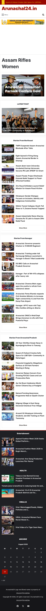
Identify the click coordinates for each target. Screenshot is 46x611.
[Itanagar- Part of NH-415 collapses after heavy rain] (8, 276)
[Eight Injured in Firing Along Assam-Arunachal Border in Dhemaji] (8, 159)
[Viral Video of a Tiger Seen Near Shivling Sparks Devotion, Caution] (8, 530)
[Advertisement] (23, 39)
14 (29, 562)
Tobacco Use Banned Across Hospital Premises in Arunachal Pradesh (28, 478)
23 (41, 567)
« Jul (3, 580)
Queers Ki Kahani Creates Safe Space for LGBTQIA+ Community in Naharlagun (30, 355)
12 (17, 562)
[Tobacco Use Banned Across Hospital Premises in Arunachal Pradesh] (8, 479)
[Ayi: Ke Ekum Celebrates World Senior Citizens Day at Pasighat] (8, 386)
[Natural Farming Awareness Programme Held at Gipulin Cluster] (8, 396)
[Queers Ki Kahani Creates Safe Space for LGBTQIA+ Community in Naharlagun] (8, 356)
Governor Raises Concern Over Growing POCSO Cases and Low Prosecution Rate (29, 375)
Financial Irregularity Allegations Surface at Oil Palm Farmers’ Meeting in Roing (29, 365)
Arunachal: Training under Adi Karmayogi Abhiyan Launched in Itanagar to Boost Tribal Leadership (30, 256)
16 (41, 562)
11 (11, 562)
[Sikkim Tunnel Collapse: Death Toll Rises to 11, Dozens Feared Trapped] (8, 209)
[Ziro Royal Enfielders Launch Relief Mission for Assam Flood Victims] (8, 189)
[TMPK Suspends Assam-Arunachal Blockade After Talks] (8, 149)
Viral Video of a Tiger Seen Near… (29, 527)
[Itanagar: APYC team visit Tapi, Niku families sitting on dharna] (8, 308)
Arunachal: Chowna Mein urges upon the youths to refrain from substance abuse (28, 286)
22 (35, 567)
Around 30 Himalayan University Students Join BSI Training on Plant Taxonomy (30, 415)
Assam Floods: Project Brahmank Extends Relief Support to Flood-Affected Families (29, 178)
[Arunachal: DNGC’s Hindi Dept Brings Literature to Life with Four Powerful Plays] (8, 318)
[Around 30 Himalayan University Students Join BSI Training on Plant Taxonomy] (8, 416)
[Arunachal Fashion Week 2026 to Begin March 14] (8, 452)
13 (23, 562)
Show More (23, 228)
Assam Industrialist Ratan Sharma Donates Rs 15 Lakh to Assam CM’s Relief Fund (30, 218)
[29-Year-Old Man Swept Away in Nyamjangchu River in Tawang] (8, 346)
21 (29, 567)
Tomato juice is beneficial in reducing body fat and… (23, 486)
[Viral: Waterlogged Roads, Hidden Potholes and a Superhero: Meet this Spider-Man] (8, 510)
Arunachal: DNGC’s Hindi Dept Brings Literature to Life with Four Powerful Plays (29, 318)
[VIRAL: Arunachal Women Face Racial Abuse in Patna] (8, 520)
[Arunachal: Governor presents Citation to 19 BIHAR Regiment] (8, 246)
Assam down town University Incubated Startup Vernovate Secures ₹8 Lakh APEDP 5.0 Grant (29, 168)
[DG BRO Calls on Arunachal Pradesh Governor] (8, 266)
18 (11, 567)
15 (35, 562)
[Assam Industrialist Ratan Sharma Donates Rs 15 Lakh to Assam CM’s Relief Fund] (8, 219)
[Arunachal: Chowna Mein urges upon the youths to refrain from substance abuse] (8, 286)
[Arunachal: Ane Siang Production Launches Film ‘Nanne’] (8, 462)
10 (5, 562)
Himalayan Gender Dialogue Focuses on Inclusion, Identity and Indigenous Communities (29, 198)
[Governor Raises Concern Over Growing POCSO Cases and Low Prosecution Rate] (8, 376)
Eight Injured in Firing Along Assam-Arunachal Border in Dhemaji (27, 158)
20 (23, 567)
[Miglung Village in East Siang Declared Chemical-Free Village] (8, 406)
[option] (23, 120)
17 (5, 567)
